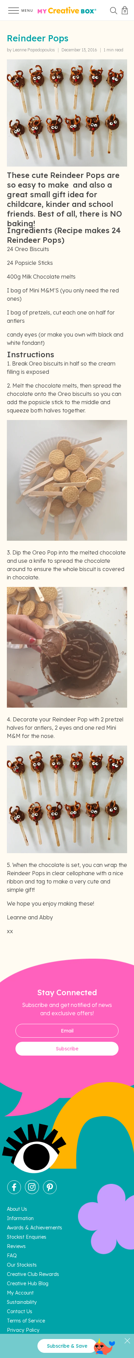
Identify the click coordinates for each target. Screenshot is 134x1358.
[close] (127, 1340)
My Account (20, 1293)
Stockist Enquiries (26, 1237)
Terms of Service (26, 1321)
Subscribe (67, 1049)
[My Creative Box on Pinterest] (50, 1192)
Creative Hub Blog (27, 1283)
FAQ (12, 1255)
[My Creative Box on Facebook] (14, 1192)
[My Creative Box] (67, 10)
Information (20, 1218)
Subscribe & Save (67, 1346)
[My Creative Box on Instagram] (32, 1192)
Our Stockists (22, 1265)
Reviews (16, 1246)
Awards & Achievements (34, 1228)
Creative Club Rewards (33, 1274)
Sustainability (22, 1302)
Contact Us (19, 1311)
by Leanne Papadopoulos (31, 49)
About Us (17, 1209)
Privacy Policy (23, 1330)
